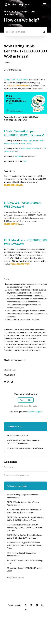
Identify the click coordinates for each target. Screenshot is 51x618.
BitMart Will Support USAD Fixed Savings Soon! (24, 569)
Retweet (18, 156)
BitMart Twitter (28, 140)
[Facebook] (5, 382)
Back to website (14, 605)
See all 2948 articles (15, 577)
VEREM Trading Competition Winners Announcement (22, 495)
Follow (7, 62)
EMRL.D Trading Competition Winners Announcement (23, 503)
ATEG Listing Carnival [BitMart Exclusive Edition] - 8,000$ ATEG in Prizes (24, 511)
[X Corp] (8, 382)
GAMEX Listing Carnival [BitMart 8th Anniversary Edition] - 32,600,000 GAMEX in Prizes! (24, 527)
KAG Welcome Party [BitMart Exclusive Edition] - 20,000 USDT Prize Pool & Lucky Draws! (24, 545)
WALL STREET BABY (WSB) (16, 79)
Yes (21, 400)
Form (25, 161)
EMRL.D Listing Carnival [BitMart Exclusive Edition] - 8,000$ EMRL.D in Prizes (25, 518)
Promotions (12, 14)
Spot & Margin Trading (25, 11)
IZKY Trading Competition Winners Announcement (21, 554)
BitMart (7, 11)
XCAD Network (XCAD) (17, 435)
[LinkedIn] (12, 382)
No (29, 400)
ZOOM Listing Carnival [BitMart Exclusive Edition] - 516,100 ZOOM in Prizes (24, 536)
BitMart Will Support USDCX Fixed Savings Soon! (25, 561)
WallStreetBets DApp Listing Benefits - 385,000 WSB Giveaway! (23, 441)
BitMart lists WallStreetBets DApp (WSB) (25, 448)
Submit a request (35, 411)
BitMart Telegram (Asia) (29, 148)
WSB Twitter (26, 143)
